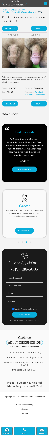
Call (24, 433)
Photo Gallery (18, 10)
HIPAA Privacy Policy (24, 405)
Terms (36, 320)
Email (42, 433)
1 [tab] (18, 242)
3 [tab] (26, 242)
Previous (10, 28)
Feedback (24, 413)
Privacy (31, 320)
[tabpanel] (24, 155)
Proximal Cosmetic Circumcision (18, 12)
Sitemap (24, 409)
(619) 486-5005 (24, 270)
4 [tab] (30, 242)
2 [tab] (22, 242)
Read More (24, 169)
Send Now (24, 315)
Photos (7, 433)
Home (5, 10)
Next (39, 28)
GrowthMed (34, 386)
